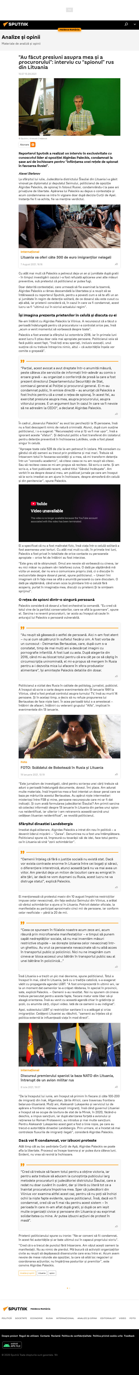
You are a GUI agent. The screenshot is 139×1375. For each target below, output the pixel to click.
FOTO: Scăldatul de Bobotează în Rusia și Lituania (62, 767)
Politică (7, 1318)
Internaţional (30, 252)
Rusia (49, 1318)
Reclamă (55, 1335)
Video (122, 1318)
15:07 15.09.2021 (27, 73)
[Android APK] (12, 1345)
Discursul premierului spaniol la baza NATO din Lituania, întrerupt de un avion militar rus (67, 1077)
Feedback (129, 1335)
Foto (24, 762)
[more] (116, 264)
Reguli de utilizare (29, 1335)
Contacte (45, 1335)
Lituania (41, 1273)
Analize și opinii (27, 1273)
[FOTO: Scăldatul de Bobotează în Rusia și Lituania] (69, 736)
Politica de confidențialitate (77, 1335)
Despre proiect (10, 1335)
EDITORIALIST (108, 1318)
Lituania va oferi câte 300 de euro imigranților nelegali (66, 257)
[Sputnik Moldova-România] (17, 27)
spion (52, 1273)
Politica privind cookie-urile (108, 1335)
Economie (36, 1318)
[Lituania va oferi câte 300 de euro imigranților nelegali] (69, 226)
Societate (21, 1318)
